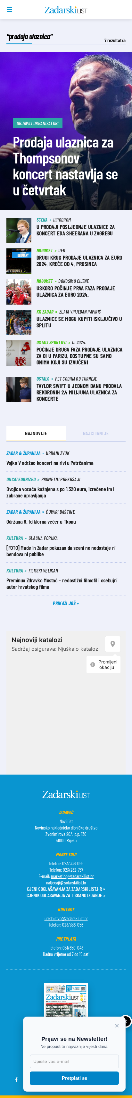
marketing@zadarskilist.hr (72, 876)
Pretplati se (74, 1078)
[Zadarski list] (66, 10)
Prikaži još (65, 603)
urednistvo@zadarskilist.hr (66, 918)
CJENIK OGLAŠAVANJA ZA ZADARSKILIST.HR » (66, 889)
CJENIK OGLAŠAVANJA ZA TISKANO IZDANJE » (66, 895)
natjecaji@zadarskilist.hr (66, 882)
